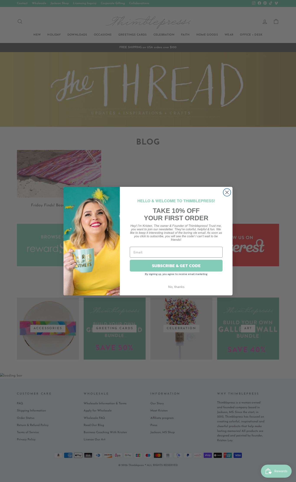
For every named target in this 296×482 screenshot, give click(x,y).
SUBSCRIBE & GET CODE (176, 265)
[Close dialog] (227, 192)
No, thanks (176, 286)
